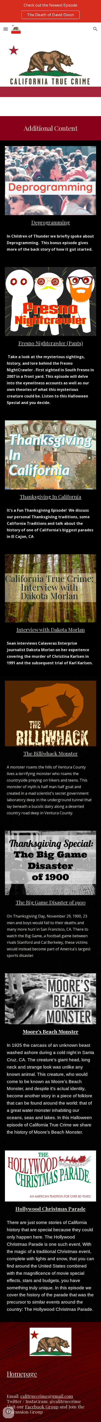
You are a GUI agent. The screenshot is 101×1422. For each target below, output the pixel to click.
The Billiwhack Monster (50, 753)
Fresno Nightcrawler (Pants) (50, 343)
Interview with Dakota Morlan (50, 629)
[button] (5, 28)
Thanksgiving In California (50, 496)
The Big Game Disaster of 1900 (50, 902)
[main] (50, 128)
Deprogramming (50, 222)
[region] (50, 11)
